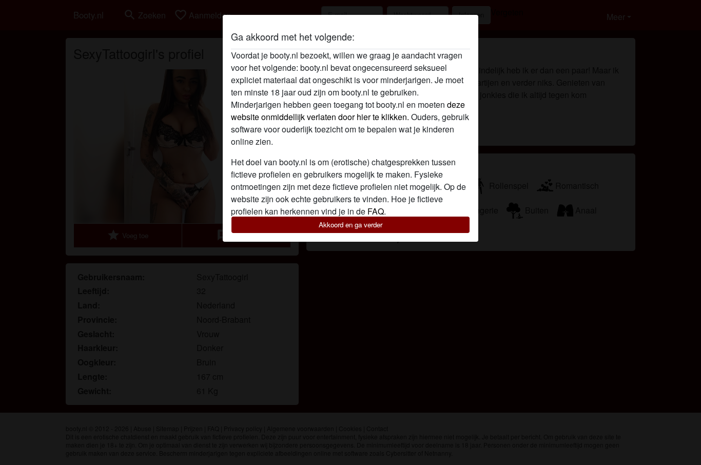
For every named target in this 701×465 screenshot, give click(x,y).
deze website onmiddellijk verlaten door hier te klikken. (348, 111)
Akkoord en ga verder (350, 224)
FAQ (375, 211)
